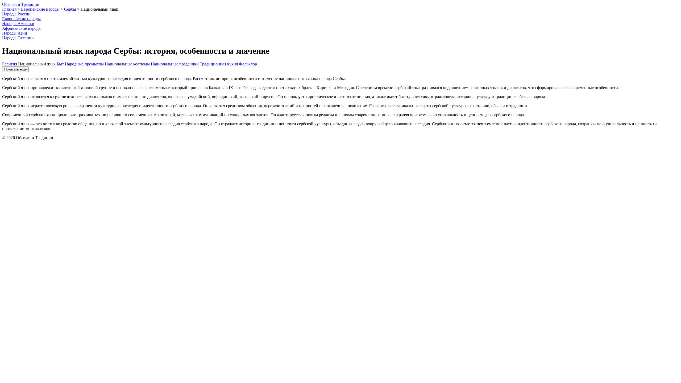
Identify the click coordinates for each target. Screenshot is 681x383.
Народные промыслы (84, 64)
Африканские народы (21, 28)
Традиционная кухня (219, 64)
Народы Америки (18, 23)
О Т (20, 4)
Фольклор (248, 64)
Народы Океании (18, 38)
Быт (60, 64)
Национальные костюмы (127, 64)
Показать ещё (15, 69)
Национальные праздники (175, 64)
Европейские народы (21, 18)
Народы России (16, 14)
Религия (9, 64)
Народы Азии (14, 33)
